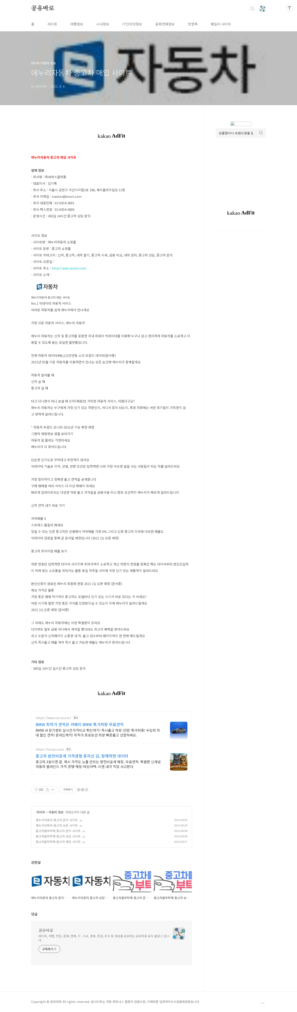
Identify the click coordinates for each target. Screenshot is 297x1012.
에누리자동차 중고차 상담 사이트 (57, 825)
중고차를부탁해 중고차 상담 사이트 (58, 836)
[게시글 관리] (53, 789)
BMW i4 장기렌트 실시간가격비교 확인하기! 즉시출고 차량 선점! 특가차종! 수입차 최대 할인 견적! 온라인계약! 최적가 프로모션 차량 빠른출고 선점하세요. (98, 732)
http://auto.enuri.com (69, 268)
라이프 (52, 24)
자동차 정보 (55, 812)
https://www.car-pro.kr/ (53, 718)
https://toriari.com (50, 749)
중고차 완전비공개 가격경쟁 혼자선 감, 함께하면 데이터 (82, 755)
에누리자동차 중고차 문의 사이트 (57, 820)
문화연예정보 (165, 24)
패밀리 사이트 (221, 24)
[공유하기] (47, 789)
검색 (252, 8)
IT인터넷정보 (132, 24)
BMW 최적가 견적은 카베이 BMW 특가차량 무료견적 (80, 724)
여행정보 (76, 24)
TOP (262, 1003)
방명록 (193, 24)
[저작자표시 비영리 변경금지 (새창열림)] (82, 789)
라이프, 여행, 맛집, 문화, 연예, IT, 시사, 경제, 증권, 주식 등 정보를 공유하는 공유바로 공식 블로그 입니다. (103, 938)
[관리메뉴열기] (289, 7)
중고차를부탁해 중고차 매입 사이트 (58, 841)
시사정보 (102, 24)
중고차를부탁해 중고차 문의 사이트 (58, 831)
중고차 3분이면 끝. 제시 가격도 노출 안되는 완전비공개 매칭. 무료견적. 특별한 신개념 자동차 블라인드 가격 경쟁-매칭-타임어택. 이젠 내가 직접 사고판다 (98, 764)
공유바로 (42, 8)
